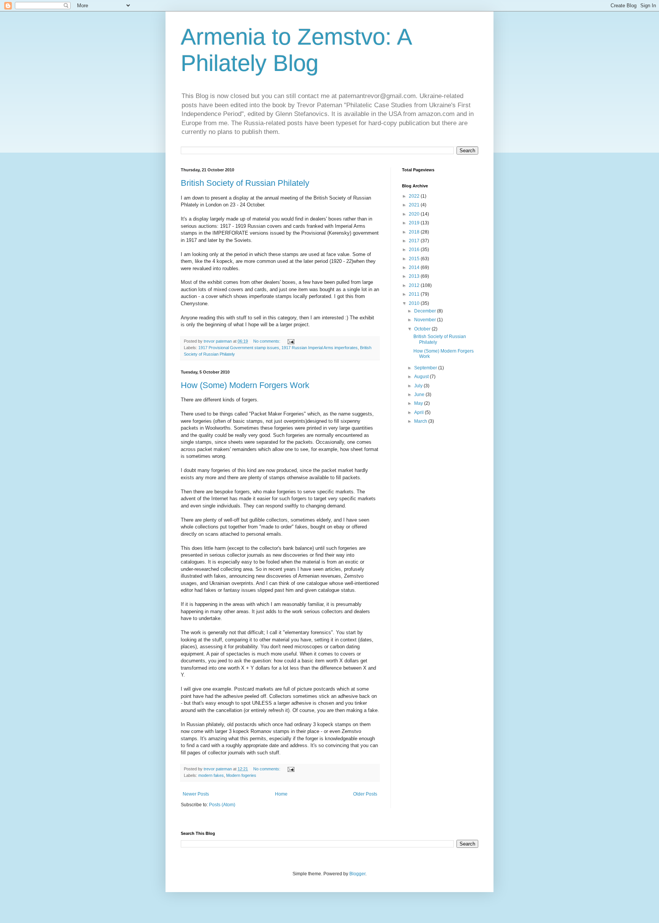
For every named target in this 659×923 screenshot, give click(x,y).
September (426, 367)
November (425, 319)
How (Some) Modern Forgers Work (245, 385)
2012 (415, 285)
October (423, 329)
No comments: (267, 341)
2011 (415, 294)
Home (281, 794)
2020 (415, 214)
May (419, 403)
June (420, 394)
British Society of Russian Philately (245, 183)
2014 (415, 267)
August (422, 376)
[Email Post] (291, 341)
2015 (415, 258)
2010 (415, 303)
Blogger (357, 873)
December (425, 311)
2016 (415, 249)
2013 (415, 276)
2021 (415, 205)
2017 (415, 240)
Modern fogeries (241, 775)
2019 (415, 223)
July (419, 385)
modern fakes (211, 775)
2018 (415, 232)
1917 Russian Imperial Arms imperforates (319, 347)
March (421, 421)
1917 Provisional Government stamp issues (238, 347)
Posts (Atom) (222, 804)
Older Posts (365, 794)
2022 (415, 196)
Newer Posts (196, 794)
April (419, 412)
